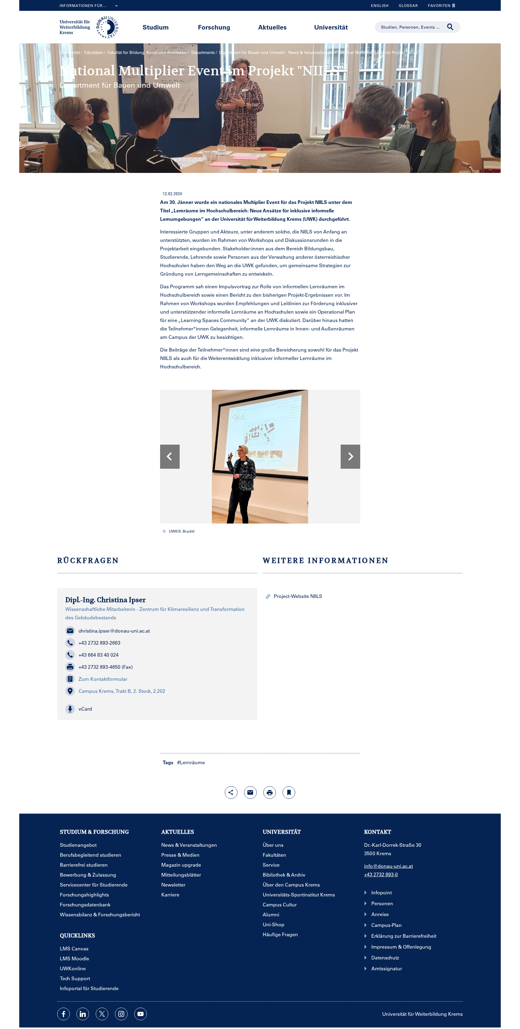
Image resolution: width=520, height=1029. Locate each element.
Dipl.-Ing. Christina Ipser (105, 600)
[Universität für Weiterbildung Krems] (92, 26)
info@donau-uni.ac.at (388, 866)
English (380, 5)
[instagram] (121, 1014)
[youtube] (140, 1014)
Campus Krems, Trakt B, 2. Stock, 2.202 (122, 691)
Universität (331, 27)
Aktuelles (272, 27)
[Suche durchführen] (450, 27)
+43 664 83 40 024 (99, 655)
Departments (203, 52)
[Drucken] (269, 792)
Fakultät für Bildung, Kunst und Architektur (147, 52)
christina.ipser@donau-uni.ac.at (114, 630)
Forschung (214, 27)
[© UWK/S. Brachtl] (260, 457)
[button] (157, 709)
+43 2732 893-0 (381, 874)
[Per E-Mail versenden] (250, 792)
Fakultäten (93, 52)
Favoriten (436, 7)
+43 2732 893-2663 (99, 643)
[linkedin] (82, 1014)
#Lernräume (191, 762)
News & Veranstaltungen (311, 52)
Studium (156, 27)
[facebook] (63, 1014)
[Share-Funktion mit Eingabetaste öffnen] (231, 792)
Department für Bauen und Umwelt (251, 52)
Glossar (406, 7)
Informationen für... (83, 5)
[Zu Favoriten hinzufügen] (289, 792)
